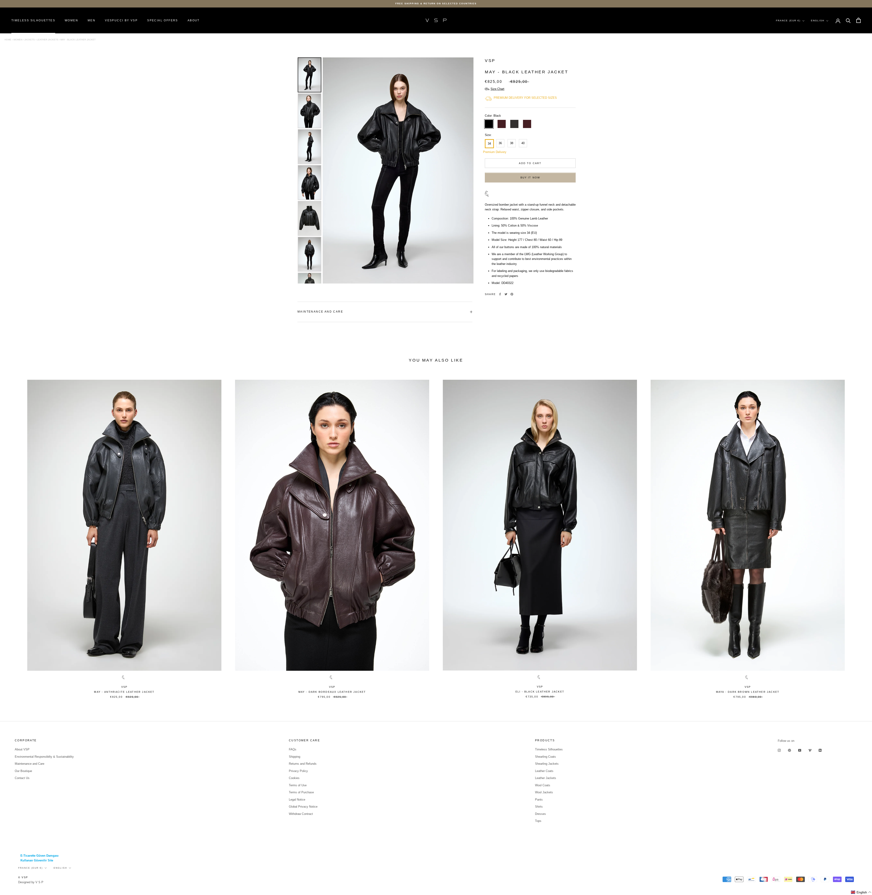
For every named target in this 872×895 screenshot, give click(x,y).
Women (71, 20)
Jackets (29, 39)
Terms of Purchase (301, 792)
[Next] (466, 170)
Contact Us (22, 778)
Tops (538, 821)
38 (511, 143)
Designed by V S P (30, 882)
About (194, 20)
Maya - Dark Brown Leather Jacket (747, 691)
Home (8, 39)
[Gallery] (384, 170)
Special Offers (162, 20)
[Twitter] (506, 294)
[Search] (848, 20)
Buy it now (530, 177)
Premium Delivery (488, 152)
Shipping (294, 756)
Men (91, 20)
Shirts (539, 806)
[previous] (14, 536)
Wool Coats (542, 785)
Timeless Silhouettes (33, 20)
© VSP (23, 877)
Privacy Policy (298, 771)
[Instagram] (779, 750)
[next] (858, 536)
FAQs (292, 749)
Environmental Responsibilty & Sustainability (44, 756)
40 (523, 143)
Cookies (294, 778)
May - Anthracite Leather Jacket (124, 691)
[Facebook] (500, 294)
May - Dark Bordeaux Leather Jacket (332, 691)
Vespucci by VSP (121, 20)
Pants (539, 799)
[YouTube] (799, 750)
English (817, 20)
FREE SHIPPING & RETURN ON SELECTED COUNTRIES (436, 3)
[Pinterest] (511, 294)
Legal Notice (297, 799)
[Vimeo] (809, 750)
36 (500, 143)
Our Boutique (23, 771)
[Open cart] (858, 20)
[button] (861, 892)
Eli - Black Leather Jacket (539, 691)
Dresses (540, 814)
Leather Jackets (47, 39)
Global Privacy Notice (303, 806)
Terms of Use (298, 785)
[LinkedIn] (820, 750)
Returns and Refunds (303, 763)
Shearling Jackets (547, 763)
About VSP (22, 749)
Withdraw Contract (301, 814)
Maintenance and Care (320, 311)
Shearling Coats (545, 756)
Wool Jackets (544, 792)
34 (489, 143)
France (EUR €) (788, 20)
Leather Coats (544, 771)
